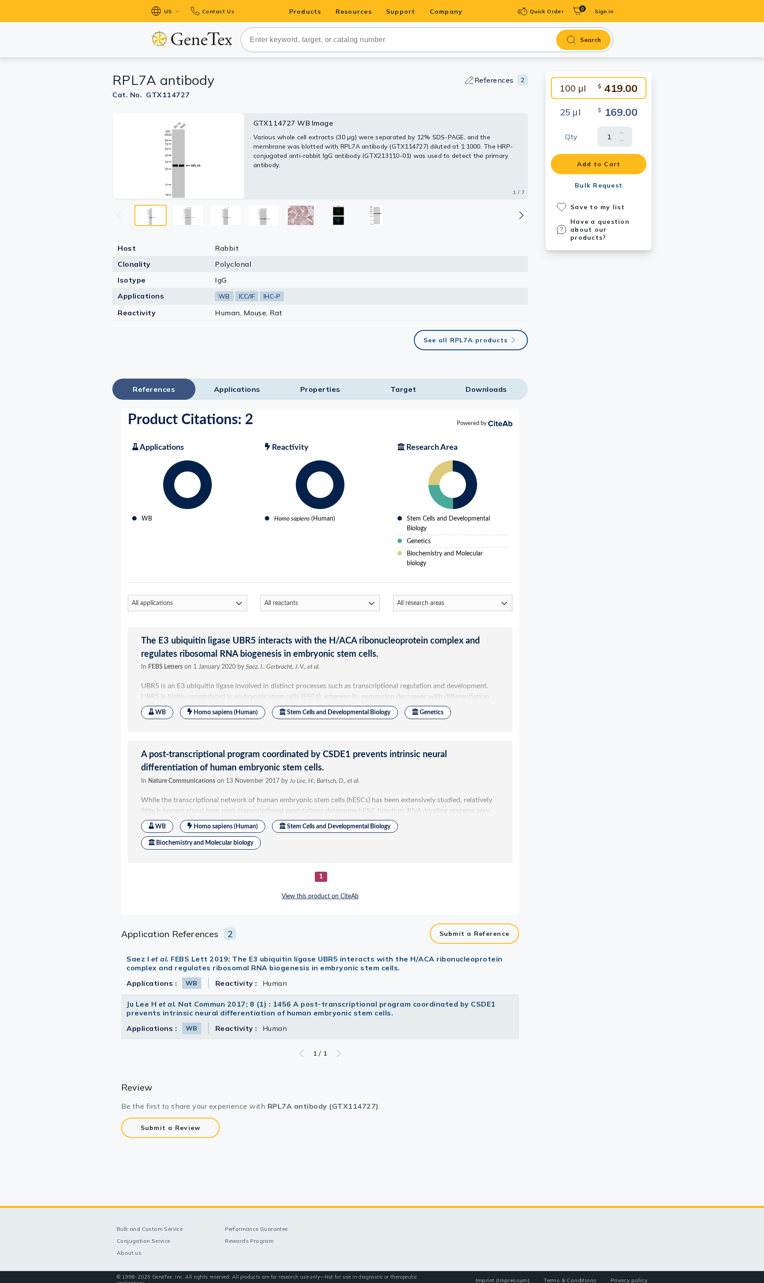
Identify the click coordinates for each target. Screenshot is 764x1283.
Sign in (604, 11)
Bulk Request (599, 185)
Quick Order (547, 11)
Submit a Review (171, 1128)
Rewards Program (249, 1240)
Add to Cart (599, 164)
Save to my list (597, 207)
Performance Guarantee (256, 1229)
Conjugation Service (143, 1240)
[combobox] (427, 39)
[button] (521, 215)
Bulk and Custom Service (150, 1229)
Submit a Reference (474, 934)
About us (129, 1252)
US (168, 11)
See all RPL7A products (466, 340)
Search (590, 39)
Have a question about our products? (600, 229)
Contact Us (218, 11)
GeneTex (191, 38)
